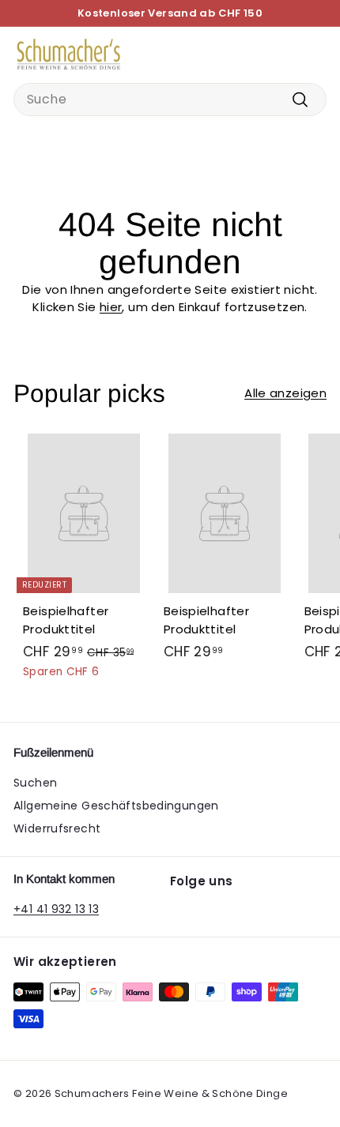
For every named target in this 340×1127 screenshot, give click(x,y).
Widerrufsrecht (56, 828)
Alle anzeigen (285, 393)
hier (111, 307)
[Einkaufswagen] (314, 54)
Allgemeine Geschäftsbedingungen (116, 805)
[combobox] (170, 99)
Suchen (35, 783)
